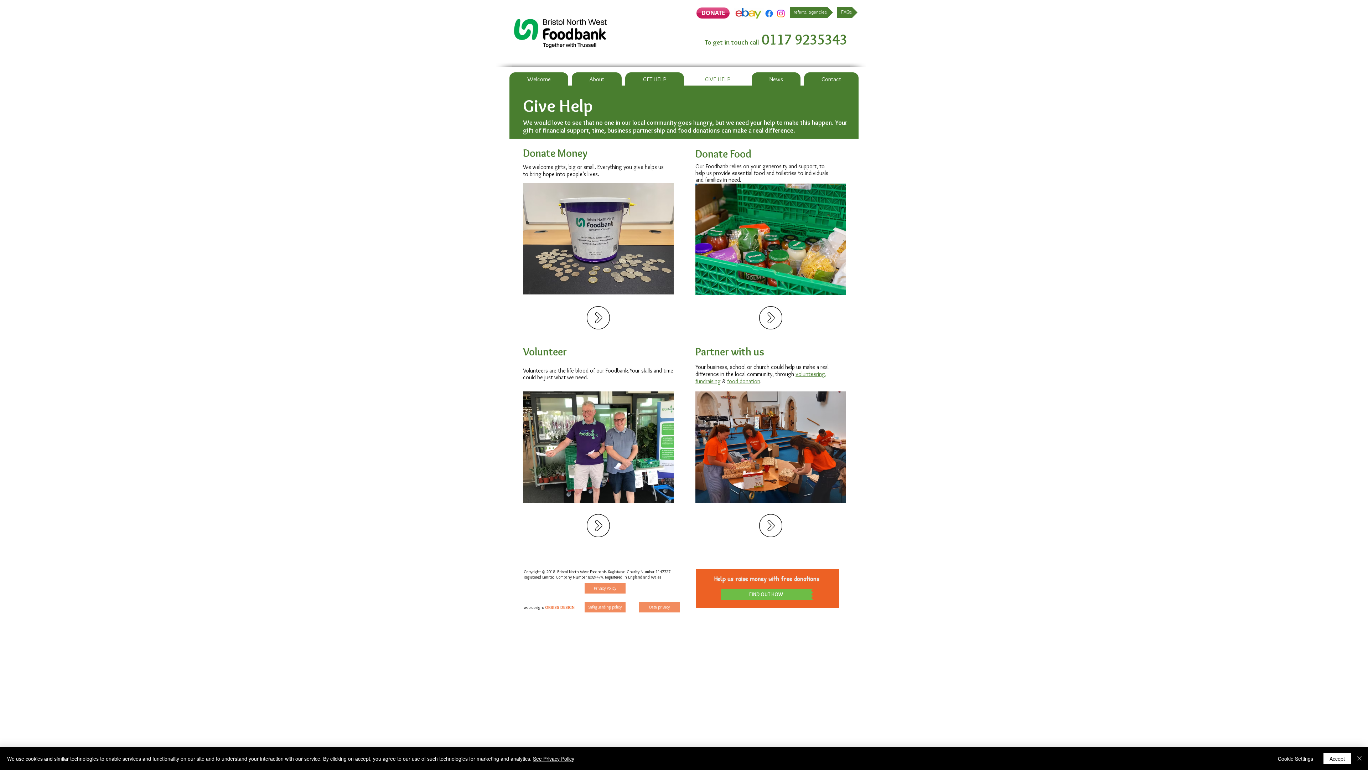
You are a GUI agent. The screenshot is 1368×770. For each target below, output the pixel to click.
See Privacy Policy (553, 758)
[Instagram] (781, 14)
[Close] (1359, 758)
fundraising (708, 381)
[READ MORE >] (598, 318)
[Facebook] (769, 14)
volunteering (810, 374)
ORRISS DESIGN (560, 607)
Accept (1337, 758)
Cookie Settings (1295, 758)
